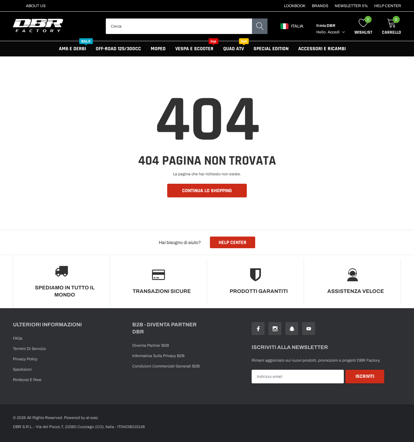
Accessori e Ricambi (322, 48)
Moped (158, 48)
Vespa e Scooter (194, 48)
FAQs (17, 338)
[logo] (38, 26)
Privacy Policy (25, 359)
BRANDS (320, 6)
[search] (259, 26)
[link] (258, 328)
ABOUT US (36, 6)
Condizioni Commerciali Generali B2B (166, 366)
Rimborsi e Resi (27, 380)
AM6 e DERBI (72, 48)
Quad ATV (233, 48)
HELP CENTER (387, 6)
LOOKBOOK (294, 6)
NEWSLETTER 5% (351, 6)
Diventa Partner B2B (150, 345)
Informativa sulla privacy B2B (158, 356)
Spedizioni (22, 369)
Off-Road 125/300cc (118, 48)
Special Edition (271, 48)
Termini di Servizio (29, 348)
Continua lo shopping (207, 190)
